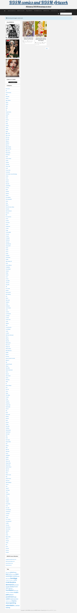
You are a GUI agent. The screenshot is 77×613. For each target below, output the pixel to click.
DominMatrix (8, 197)
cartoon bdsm (39, 43)
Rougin (7, 424)
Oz (6, 383)
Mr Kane (7, 356)
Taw (6, 486)
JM (6, 286)
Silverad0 (7, 451)
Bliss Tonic (8, 150)
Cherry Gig (8, 166)
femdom (16, 586)
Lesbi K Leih (8, 319)
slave (7, 603)
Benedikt (7, 139)
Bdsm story (8, 135)
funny (38, 44)
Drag (7, 203)
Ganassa (7, 242)
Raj (6, 410)
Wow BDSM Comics (38, 10)
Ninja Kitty (8, 368)
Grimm (7, 251)
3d (6, 572)
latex (15, 590)
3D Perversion (8, 92)
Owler (7, 381)
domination (16, 584)
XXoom (7, 538)
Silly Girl (7, 449)
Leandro (7, 311)
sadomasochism (14, 599)
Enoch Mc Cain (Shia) (10, 207)
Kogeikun (7, 302)
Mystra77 (7, 360)
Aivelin (7, 104)
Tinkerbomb (8, 511)
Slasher (7, 459)
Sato (7, 435)
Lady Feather (8, 307)
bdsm (15, 572)
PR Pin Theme (53, 610)
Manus (7, 337)
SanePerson (8, 432)
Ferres (7, 224)
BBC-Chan (8, 133)
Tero (7, 496)
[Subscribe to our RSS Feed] (58, 14)
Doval (7, 201)
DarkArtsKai (8, 185)
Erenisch (7, 209)
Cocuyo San (8, 170)
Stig (6, 476)
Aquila (7, 115)
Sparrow (7, 468)
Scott (7, 437)
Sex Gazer (8, 439)
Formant (7, 234)
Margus (7, 339)
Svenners (7, 480)
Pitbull (7, 393)
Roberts (7, 418)
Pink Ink (7, 389)
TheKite (7, 501)
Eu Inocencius (8, 216)
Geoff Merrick (8, 243)
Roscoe (7, 422)
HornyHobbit (8, 269)
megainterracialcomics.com (11, 559)
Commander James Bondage (11, 174)
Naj (6, 362)
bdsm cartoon (30, 41)
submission (10, 605)
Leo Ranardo (8, 313)
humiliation (10, 590)
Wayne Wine (8, 536)
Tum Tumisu (8, 519)
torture (17, 605)
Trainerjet (7, 513)
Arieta (7, 123)
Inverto (7, 278)
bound (15, 580)
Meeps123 (8, 346)
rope (15, 597)
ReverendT (8, 414)
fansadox (8, 586)
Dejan (7, 189)
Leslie (7, 321)
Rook (7, 420)
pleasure (11, 594)
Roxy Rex (7, 426)
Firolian (7, 228)
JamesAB (7, 280)
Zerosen (7, 548)
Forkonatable (8, 232)
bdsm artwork (13, 574)
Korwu (7, 304)
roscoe (24, 43)
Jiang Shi (7, 284)
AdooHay (7, 96)
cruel (7, 582)
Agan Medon (8, 100)
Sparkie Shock (8, 467)
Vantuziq (7, 525)
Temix (7, 492)
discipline (13, 582)
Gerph (7, 247)
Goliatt (7, 249)
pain (7, 594)
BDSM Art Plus (46, 10)
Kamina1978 (8, 292)
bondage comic (12, 580)
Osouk (7, 377)
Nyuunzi (7, 373)
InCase (7, 274)
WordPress (47, 610)
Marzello (7, 340)
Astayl (7, 127)
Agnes (7, 102)
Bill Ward (7, 143)
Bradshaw (8, 154)
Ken (6, 296)
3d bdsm (8, 572)
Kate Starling (8, 294)
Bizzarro (7, 145)
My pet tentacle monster (10, 358)
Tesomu (7, 498)
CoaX (7, 168)
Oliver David (8, 375)
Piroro (7, 391)
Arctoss (7, 119)
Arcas (7, 117)
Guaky (7, 253)
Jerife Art (7, 282)
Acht (6, 94)
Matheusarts (8, 342)
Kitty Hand (8, 300)
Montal (7, 354)
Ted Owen (8, 490)
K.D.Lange (8, 288)
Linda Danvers (8, 327)
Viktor (7, 532)
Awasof (7, 129)
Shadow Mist (8, 441)
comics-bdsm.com (54, 10)
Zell (6, 544)
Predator (7, 401)
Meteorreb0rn (8, 348)
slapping (13, 601)
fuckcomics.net (8, 565)
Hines (7, 263)
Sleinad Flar (8, 465)
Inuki (7, 276)
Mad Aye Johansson (10, 335)
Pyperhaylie (8, 406)
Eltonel (7, 205)
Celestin (7, 162)
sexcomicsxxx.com (9, 563)
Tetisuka (7, 499)
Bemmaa (7, 137)
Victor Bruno (8, 527)
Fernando (8, 222)
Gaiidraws (8, 240)
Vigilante (7, 531)
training (8, 607)
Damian (7, 181)
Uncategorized (8, 521)
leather (17, 590)
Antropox (7, 114)
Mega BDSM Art (29, 10)
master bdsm (8, 592)
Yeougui (7, 540)
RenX (7, 412)
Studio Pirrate (8, 478)
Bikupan (7, 141)
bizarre (9, 578)
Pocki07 (7, 397)
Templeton (8, 494)
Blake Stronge (8, 148)
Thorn (7, 505)
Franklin (7, 236)
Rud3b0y (7, 428)
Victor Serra (8, 529)
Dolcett (7, 195)
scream (7, 600)
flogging (9, 588)
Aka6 (7, 106)
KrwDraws (8, 306)
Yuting (7, 542)
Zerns (7, 546)
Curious (7, 179)
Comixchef (8, 172)
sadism (8, 599)
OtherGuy (8, 379)
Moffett (7, 352)
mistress (11, 592)
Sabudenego (8, 430)
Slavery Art (8, 461)
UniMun (7, 523)
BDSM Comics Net (20, 10)
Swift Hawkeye (8, 482)
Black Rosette (8, 146)
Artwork (7, 125)
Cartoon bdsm (8, 158)
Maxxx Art (8, 344)
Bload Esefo (8, 152)
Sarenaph (8, 434)
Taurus (7, 484)
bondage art (7, 580)
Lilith (7, 325)
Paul (6, 387)
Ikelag (7, 273)
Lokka (7, 331)
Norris (7, 371)
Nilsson (7, 366)
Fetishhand (8, 226)
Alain (7, 108)
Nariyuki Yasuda (9, 364)
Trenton (7, 515)
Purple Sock (8, 404)
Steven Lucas (8, 474)
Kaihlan (7, 290)
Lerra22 (7, 317)
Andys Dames (8, 112)
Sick (6, 443)
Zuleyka (7, 552)
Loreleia (7, 333)
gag (11, 588)
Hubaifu (7, 271)
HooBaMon (8, 267)
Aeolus (7, 98)
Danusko (7, 183)
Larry (7, 309)
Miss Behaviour (9, 350)
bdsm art (8, 574)
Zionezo (7, 550)
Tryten (7, 517)
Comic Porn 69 (62, 10)
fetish (7, 588)
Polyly (7, 399)
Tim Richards (8, 509)
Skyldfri (7, 457)
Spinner (7, 470)
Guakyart (7, 255)
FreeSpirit (8, 238)
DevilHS (7, 191)
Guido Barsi (8, 257)
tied (15, 605)
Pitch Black (8, 395)
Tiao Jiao (7, 507)
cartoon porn (30, 42)
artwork (12, 572)
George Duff (8, 245)
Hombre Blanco (9, 265)
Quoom (7, 408)
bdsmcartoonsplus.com (10, 561)
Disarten (7, 193)
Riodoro (7, 416)
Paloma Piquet (8, 385)
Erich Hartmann (9, 210)
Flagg (7, 230)
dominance (10, 584)
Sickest (7, 445)
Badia (7, 131)
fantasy (12, 586)
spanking (12, 603)
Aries (7, 121)
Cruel (7, 178)
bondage (13, 578)
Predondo (8, 403)
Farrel (7, 218)
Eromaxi (7, 212)
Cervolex (7, 164)
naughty (16, 592)
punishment (10, 597)
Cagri (7, 156)
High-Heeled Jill (9, 261)
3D (6, 90)
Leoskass (7, 315)
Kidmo (7, 298)
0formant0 (8, 88)
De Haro (7, 187)
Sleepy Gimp (8, 463)
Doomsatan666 (9, 199)
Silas (7, 447)
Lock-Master (8, 329)
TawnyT (7, 488)
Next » (47, 48)
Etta (6, 214)
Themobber (8, 503)
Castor (7, 160)
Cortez (7, 176)
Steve (7, 472)
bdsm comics (13, 576)
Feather (7, 220)
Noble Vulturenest (9, 370)
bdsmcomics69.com (12, 10)
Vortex (7, 534)
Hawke (7, 259)
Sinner (7, 453)
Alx (6, 110)
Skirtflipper (8, 455)
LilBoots (7, 323)
